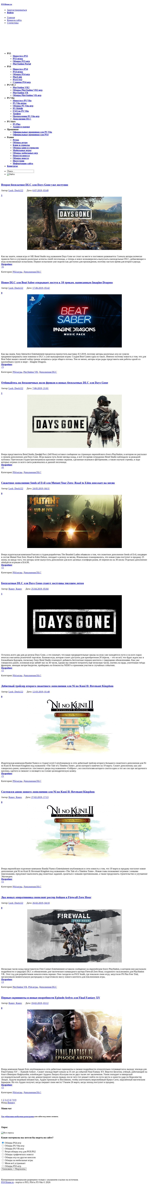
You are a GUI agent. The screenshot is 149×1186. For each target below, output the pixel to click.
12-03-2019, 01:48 (41, 691)
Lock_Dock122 (16, 190)
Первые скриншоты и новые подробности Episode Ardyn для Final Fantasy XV (50, 997)
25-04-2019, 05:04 (39, 589)
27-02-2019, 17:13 (39, 797)
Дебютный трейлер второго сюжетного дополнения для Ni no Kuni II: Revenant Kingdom (57, 686)
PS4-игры (17, 272)
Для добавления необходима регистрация (17, 1117)
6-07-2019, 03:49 (40, 190)
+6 (2, 267)
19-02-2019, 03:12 (39, 1003)
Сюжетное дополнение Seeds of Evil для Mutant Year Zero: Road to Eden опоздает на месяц (58, 482)
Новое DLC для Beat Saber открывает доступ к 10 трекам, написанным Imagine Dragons (57, 282)
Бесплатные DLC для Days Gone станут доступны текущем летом (42, 583)
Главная (11, 17)
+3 (2, 982)
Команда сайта (14, 20)
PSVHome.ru (6, 4)
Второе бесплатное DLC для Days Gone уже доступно (34, 184)
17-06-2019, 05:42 (41, 288)
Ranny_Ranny (15, 589)
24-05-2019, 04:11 (40, 488)
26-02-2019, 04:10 (41, 903)
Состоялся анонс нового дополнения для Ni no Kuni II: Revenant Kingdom (48, 791)
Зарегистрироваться (17, 10)
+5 (2, 367)
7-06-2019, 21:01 (40, 388)
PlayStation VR (30, 372)
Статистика (12, 23)
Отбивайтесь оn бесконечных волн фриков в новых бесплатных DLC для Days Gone (54, 382)
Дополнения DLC (32, 272)
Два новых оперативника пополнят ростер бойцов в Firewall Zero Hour (46, 897)
